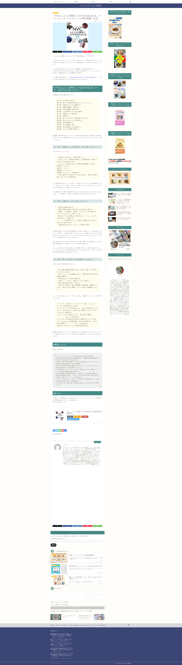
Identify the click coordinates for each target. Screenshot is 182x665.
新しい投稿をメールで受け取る (60, 604)
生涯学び (93, 1)
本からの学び (64, 625)
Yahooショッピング (73, 419)
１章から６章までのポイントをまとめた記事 (81, 77)
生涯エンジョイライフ (59, 1)
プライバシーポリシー (56, 663)
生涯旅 (110, 1)
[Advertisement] (77, 479)
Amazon (77, 416)
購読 (53, 545)
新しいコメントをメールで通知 (60, 602)
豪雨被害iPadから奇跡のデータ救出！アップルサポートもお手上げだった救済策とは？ (62, 635)
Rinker (73, 414)
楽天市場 (85, 416)
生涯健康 (76, 1)
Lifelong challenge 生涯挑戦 (91, 5)
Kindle (70, 416)
